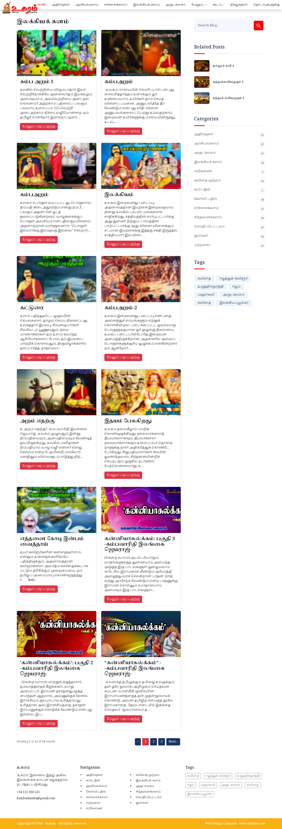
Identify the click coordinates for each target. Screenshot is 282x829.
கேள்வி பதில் (229, 199)
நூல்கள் (229, 236)
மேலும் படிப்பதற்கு (38, 126)
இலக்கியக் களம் (146, 4)
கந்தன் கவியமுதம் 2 (228, 98)
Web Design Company (221, 823)
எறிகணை (228, 171)
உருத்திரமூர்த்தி (211, 286)
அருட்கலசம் (176, 4)
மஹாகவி (206, 294)
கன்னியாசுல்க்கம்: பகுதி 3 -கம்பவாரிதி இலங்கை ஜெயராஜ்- (139, 544)
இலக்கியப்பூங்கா (234, 302)
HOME (41, 4)
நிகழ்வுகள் (239, 4)
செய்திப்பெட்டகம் (229, 226)
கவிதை (204, 278)
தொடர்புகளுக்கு (266, 4)
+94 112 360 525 (28, 792)
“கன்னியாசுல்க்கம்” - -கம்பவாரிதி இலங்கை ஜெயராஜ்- (134, 668)
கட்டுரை (32, 308)
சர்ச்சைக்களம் (115, 4)
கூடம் (217, 4)
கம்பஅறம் (118, 81)
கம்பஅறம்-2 (120, 308)
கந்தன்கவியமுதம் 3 (228, 82)
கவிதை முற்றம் (229, 180)
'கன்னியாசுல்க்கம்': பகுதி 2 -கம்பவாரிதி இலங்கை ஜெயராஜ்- (56, 668)
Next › (173, 741)
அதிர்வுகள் (61, 4)
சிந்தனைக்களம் (229, 217)
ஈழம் (236, 286)
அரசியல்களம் (87, 4)
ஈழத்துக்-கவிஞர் (233, 278)
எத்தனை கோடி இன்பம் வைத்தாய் (52, 541)
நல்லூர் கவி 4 (223, 66)
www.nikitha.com (252, 823)
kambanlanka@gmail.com (36, 798)
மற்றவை (229, 245)
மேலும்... (198, 4)
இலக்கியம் (119, 194)
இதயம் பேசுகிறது (128, 421)
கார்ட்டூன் (228, 189)
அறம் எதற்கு (37, 421)
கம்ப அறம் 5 (36, 81)
